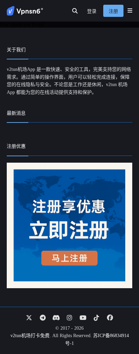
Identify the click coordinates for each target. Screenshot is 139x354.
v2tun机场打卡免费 (30, 335)
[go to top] (120, 329)
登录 (91, 11)
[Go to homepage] (25, 11)
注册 (113, 11)
